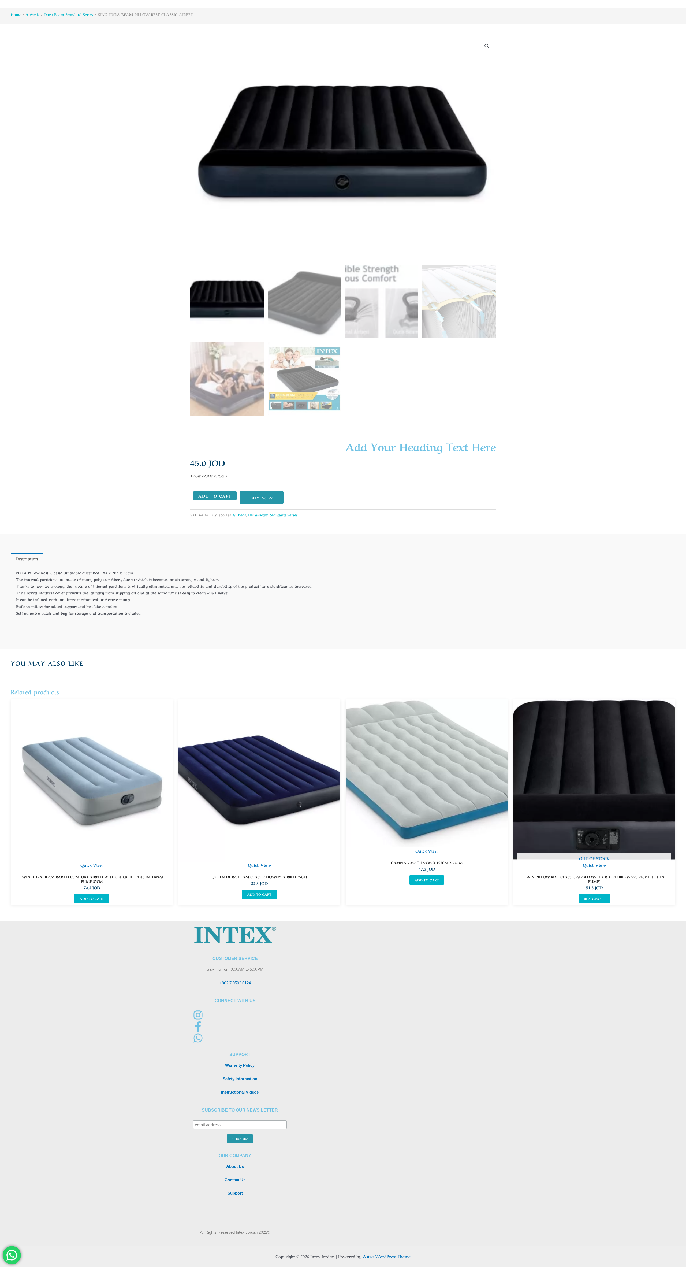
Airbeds (32, 14)
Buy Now (261, 497)
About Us (235, 1166)
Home (16, 14)
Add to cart (215, 495)
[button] (487, 46)
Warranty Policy (240, 1065)
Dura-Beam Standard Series (68, 14)
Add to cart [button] (92, 898)
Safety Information (240, 1078)
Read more (594, 898)
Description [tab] (27, 558)
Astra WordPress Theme (387, 1256)
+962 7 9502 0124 (235, 983)
